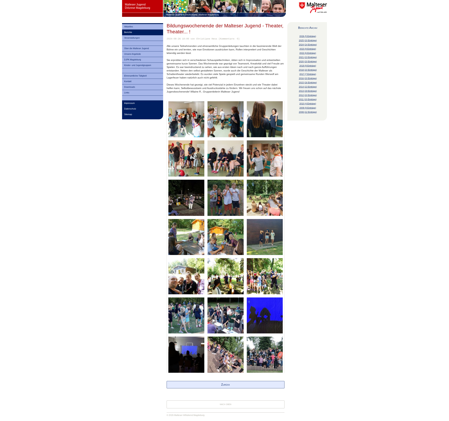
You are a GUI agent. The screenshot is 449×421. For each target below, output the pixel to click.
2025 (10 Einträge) (308, 40)
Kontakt (127, 81)
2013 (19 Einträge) (308, 91)
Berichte (128, 32)
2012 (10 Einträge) (308, 95)
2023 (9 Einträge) (307, 49)
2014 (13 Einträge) (308, 87)
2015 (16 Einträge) (308, 82)
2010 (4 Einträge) (307, 103)
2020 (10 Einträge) (308, 61)
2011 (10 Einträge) (308, 99)
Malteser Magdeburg (209, 15)
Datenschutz (130, 109)
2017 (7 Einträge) (307, 74)
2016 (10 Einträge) (308, 78)
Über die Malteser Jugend (136, 48)
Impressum (129, 103)
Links (126, 92)
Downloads (129, 87)
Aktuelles (128, 26)
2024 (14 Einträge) (308, 45)
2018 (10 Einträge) (308, 70)
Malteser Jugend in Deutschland (181, 15)
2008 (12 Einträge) (308, 112)
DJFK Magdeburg (132, 59)
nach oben (225, 404)
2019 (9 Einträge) (307, 66)
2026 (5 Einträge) (307, 36)
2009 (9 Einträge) (307, 108)
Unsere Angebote (132, 54)
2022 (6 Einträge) (307, 53)
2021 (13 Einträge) (308, 57)
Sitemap (128, 114)
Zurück (225, 384)
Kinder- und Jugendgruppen (137, 65)
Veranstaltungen (132, 38)
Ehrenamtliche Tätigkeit (135, 76)
